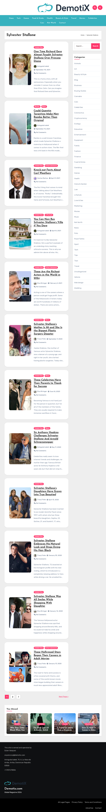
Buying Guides (80, 91)
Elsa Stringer (42, 283)
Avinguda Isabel (43, 66)
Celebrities (92, 18)
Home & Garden (80, 184)
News (44, 106)
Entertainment (51, 165)
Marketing (78, 206)
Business (78, 85)
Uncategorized (80, 272)
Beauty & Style (62, 18)
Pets (76, 233)
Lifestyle (48, 215)
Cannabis (78, 96)
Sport (76, 244)
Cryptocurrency (80, 118)
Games (26, 18)
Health (50, 18)
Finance (77, 157)
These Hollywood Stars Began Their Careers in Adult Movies (47, 655)
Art (75, 69)
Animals (77, 63)
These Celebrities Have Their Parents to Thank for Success (47, 383)
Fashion (77, 151)
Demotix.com (13, 788)
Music (76, 217)
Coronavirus (79, 113)
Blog (76, 80)
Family (77, 146)
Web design (78, 283)
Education (78, 129)
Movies (82, 18)
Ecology (77, 124)
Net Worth (51, 23)
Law (76, 189)
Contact (62, 23)
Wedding (77, 288)
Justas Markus (42, 178)
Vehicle (77, 277)
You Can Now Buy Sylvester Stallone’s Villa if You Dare (48, 222)
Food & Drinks (38, 18)
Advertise (89, 808)
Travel (73, 18)
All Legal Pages (64, 802)
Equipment (78, 140)
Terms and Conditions (93, 802)
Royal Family (79, 239)
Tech (18, 18)
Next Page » (63, 697)
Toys (76, 261)
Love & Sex (78, 200)
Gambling (78, 168)
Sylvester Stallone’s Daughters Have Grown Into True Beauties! (48, 491)
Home (11, 18)
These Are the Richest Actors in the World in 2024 (47, 274)
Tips (76, 255)
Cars (42, 23)
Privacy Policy (77, 802)
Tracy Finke (41, 339)
